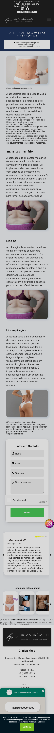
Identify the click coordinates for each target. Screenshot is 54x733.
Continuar (27, 727)
